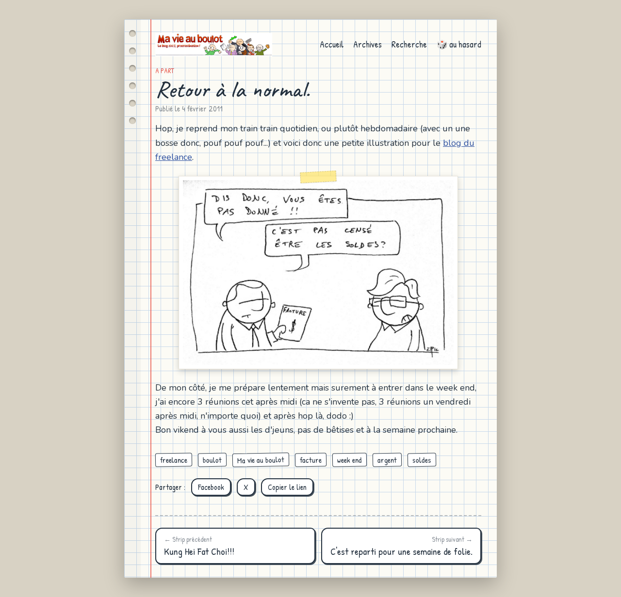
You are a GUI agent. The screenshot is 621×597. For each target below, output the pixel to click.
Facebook (211, 487)
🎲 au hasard (459, 44)
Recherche (409, 44)
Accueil (331, 44)
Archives (367, 44)
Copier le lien (287, 487)
